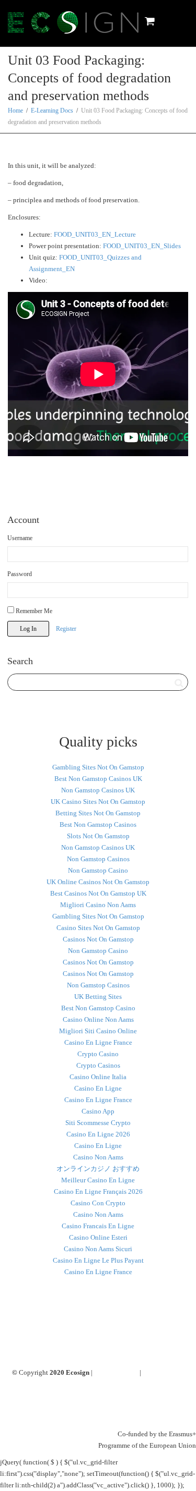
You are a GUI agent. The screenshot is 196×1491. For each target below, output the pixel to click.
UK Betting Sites (98, 996)
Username (19, 538)
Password (19, 574)
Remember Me (33, 611)
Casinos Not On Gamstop (98, 939)
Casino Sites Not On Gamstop (98, 928)
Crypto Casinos (98, 1065)
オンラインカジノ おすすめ (98, 1168)
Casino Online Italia (98, 1077)
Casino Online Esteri (98, 1237)
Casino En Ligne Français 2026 (98, 1191)
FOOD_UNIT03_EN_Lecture (95, 234)
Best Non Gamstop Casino (98, 1008)
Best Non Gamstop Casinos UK (98, 779)
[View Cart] (149, 21)
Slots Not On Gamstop (98, 836)
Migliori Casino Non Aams (98, 905)
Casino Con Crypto (98, 1203)
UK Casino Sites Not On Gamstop (98, 801)
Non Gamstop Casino (98, 870)
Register (66, 628)
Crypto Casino (98, 1054)
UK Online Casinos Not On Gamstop (98, 882)
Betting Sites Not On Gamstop (98, 813)
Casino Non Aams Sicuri (98, 1249)
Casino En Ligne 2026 (98, 1134)
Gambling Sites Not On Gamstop (98, 767)
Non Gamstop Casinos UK (98, 790)
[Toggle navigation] (176, 21)
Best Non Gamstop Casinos (98, 824)
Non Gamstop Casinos (98, 859)
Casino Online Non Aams (98, 1019)
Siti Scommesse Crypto (98, 1123)
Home (15, 110)
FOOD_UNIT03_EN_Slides (142, 246)
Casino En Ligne (98, 1088)
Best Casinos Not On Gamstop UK (98, 893)
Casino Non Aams (98, 1157)
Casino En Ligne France (98, 1042)
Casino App (98, 1111)
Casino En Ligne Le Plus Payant (98, 1260)
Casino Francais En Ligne (98, 1226)
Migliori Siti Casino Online (98, 1031)
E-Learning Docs (52, 110)
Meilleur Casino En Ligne (98, 1180)
